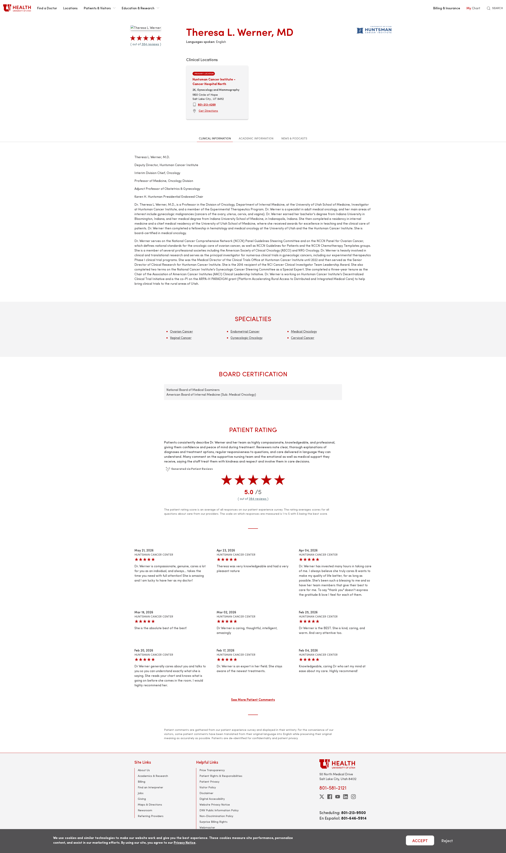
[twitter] (321, 796)
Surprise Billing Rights (213, 822)
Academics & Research (153, 776)
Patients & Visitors (97, 8)
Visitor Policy (207, 787)
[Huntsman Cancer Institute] (374, 29)
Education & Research (138, 8)
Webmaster (207, 827)
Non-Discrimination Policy (216, 816)
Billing (141, 781)
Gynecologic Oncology (246, 338)
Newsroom (145, 810)
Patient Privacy (209, 781)
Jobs (140, 793)
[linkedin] (345, 796)
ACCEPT (420, 840)
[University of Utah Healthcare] (345, 764)
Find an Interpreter (150, 787)
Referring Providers (150, 816)
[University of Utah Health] (17, 8)
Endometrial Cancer (245, 331)
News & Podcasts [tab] (294, 138)
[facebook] (329, 796)
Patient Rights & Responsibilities (220, 776)
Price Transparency (212, 770)
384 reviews (150, 44)
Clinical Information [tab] (215, 138)
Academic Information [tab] (256, 138)
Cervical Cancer (302, 338)
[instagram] (353, 796)
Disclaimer (206, 793)
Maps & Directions (150, 804)
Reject (447, 840)
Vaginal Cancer (181, 338)
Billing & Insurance (446, 8)
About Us (144, 770)
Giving (142, 799)
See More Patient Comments (253, 699)
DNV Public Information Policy (219, 810)
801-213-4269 (207, 104)
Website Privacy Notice (214, 804)
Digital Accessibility (212, 799)
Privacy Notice (184, 842)
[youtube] (337, 796)
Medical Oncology (304, 331)
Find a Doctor (47, 8)
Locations (70, 8)
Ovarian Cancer (181, 331)
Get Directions (208, 111)
